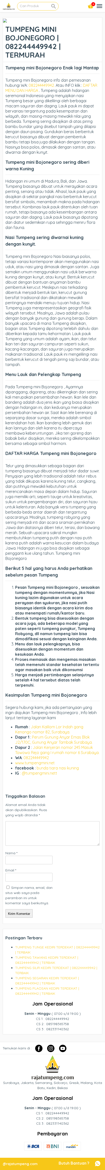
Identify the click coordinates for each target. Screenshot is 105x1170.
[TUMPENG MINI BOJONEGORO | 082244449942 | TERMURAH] (5, 20)
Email (10, 870)
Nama (11, 853)
